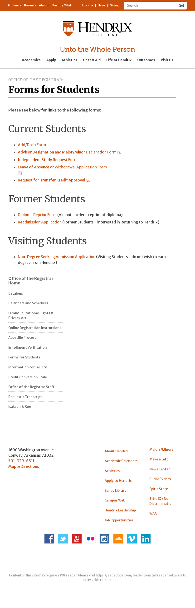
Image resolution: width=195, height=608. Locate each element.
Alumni (44, 5)
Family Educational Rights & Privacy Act (31, 315)
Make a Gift (158, 459)
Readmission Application (40, 222)
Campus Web (115, 500)
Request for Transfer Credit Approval (51, 180)
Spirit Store (158, 489)
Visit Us (167, 60)
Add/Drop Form (32, 144)
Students (14, 5)
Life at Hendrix (119, 60)
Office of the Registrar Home (31, 281)
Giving (114, 5)
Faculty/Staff (62, 5)
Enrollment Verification (27, 347)
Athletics (69, 60)
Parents (30, 5)
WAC (153, 513)
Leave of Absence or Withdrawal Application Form (62, 167)
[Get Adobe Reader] (119, 152)
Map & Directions (23, 466)
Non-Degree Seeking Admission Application (56, 256)
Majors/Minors (161, 449)
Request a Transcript (25, 397)
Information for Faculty (27, 367)
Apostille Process (22, 337)
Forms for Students (24, 357)
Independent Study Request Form (48, 159)
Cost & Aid (92, 60)
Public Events (160, 479)
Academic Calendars (121, 461)
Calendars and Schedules (28, 303)
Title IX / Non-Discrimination (161, 501)
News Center (159, 469)
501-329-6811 (21, 460)
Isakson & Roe (19, 406)
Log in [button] (86, 5)
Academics (31, 60)
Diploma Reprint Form (37, 214)
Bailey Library (115, 490)
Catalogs (15, 293)
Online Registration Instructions (34, 328)
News (101, 5)
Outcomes (146, 60)
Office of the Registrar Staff (31, 387)
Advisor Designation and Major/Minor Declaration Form (67, 152)
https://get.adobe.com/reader (119, 575)
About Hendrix (116, 451)
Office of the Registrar (35, 80)
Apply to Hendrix (118, 480)
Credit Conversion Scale (27, 377)
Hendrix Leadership (120, 510)
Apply (51, 60)
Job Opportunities (119, 520)
